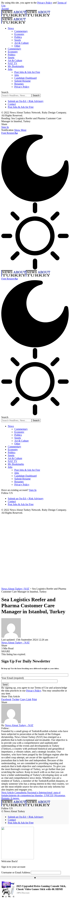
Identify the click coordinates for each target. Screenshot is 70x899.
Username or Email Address (15, 872)
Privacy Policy (44, 2)
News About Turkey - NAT (15, 642)
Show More (20, 130)
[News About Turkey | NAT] (25, 275)
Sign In (32, 490)
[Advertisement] (35, 551)
